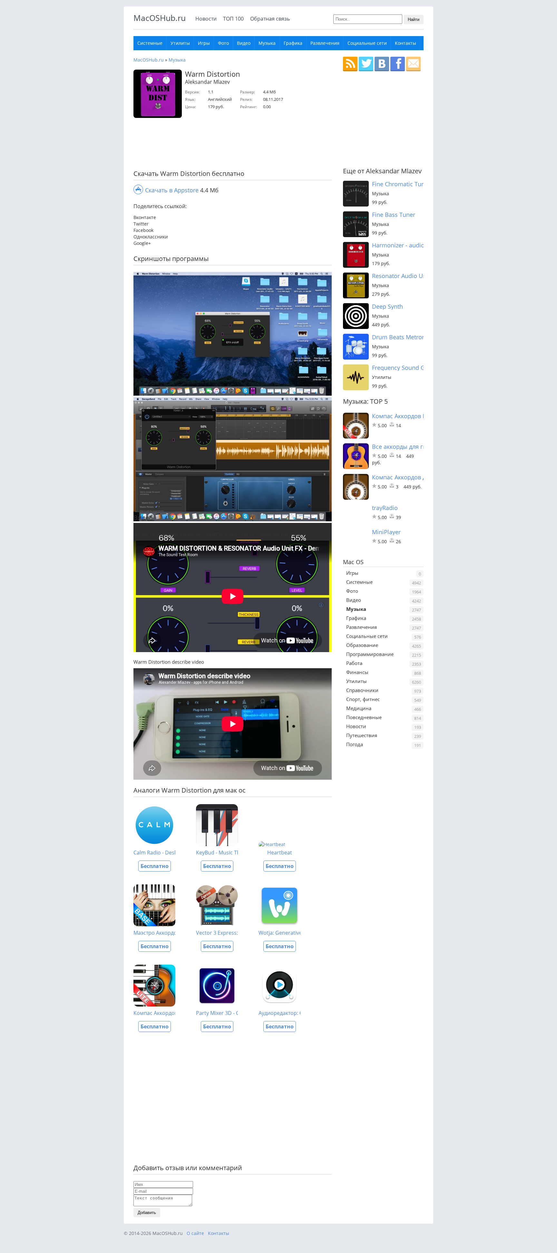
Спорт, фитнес (363, 699)
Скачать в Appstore (172, 190)
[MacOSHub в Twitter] (366, 64)
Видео (243, 43)
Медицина (358, 708)
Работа (354, 663)
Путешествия (361, 735)
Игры (204, 43)
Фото (223, 43)
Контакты (405, 43)
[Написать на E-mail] (413, 64)
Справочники (362, 690)
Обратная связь (270, 18)
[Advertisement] (230, 145)
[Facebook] (397, 64)
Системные (149, 43)
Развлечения (324, 43)
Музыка (267, 43)
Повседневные (364, 717)
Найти (413, 19)
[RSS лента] (350, 64)
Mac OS (353, 562)
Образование (362, 645)
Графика (293, 43)
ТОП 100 (233, 18)
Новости (206, 18)
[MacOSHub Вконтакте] (382, 64)
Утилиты (180, 43)
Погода (354, 744)
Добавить (147, 1212)
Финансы (357, 672)
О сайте (195, 1233)
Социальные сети (367, 43)
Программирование (370, 654)
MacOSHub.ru (159, 17)
